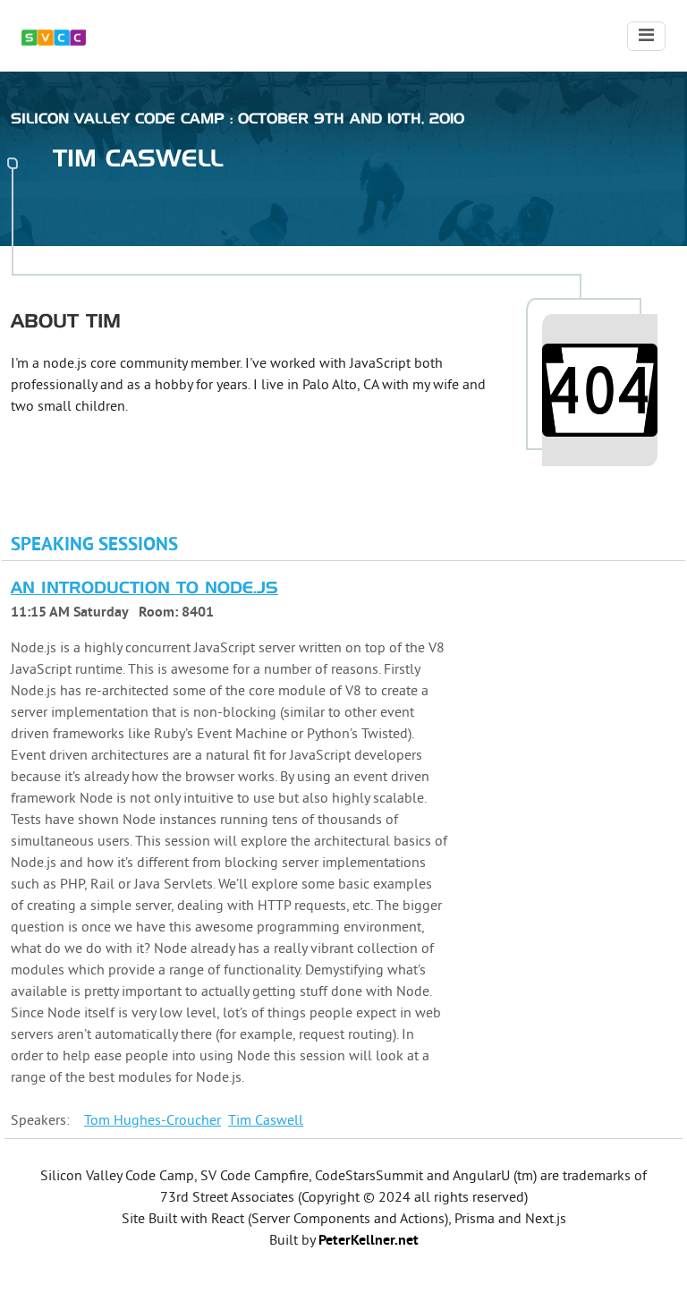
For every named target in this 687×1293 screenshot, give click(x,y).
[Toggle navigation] (646, 36)
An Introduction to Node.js (144, 589)
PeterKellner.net (368, 1241)
